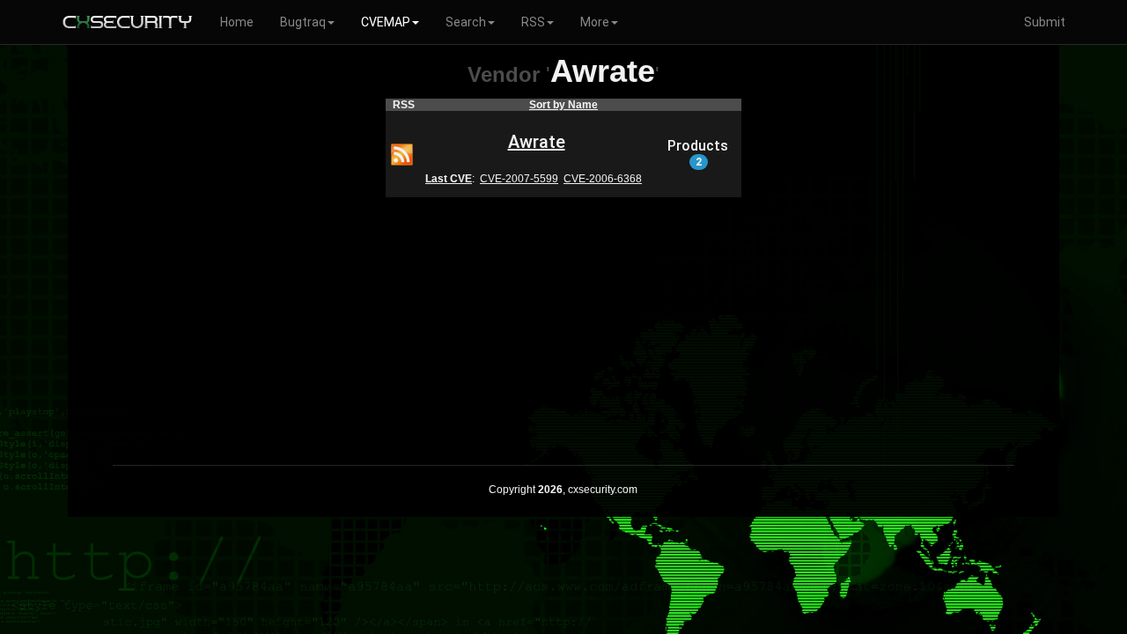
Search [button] (466, 22)
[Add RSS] (402, 153)
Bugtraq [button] (303, 22)
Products (697, 153)
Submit (1044, 22)
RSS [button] (533, 22)
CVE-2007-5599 (519, 179)
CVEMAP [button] (385, 22)
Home (237, 22)
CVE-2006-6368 (603, 179)
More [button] (594, 22)
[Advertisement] (563, 320)
